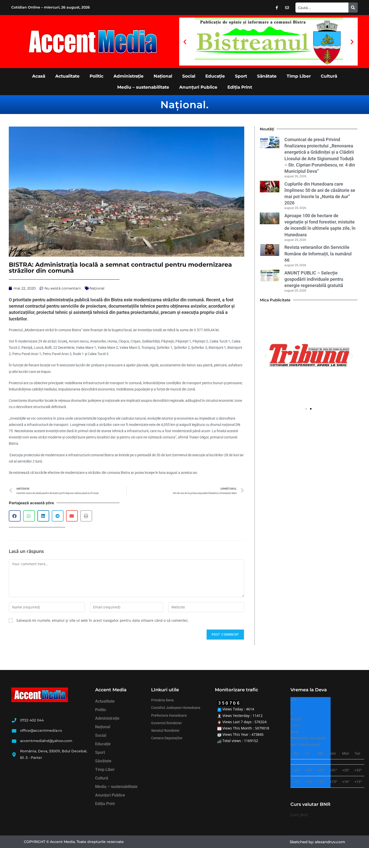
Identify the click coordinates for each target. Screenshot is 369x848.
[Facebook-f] (277, 7)
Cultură (329, 76)
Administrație (128, 76)
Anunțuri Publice (198, 87)
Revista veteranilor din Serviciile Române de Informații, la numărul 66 (318, 253)
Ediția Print (239, 87)
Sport (241, 76)
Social (188, 76)
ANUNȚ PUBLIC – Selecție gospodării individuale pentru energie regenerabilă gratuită (314, 279)
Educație (215, 76)
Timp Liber (299, 76)
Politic (96, 76)
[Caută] (353, 8)
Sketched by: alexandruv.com (317, 841)
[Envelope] (287, 7)
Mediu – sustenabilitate (143, 87)
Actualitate (67, 76)
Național (163, 76)
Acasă (38, 76)
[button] (185, 41)
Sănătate (267, 76)
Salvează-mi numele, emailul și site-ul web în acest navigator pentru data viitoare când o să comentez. (102, 620)
